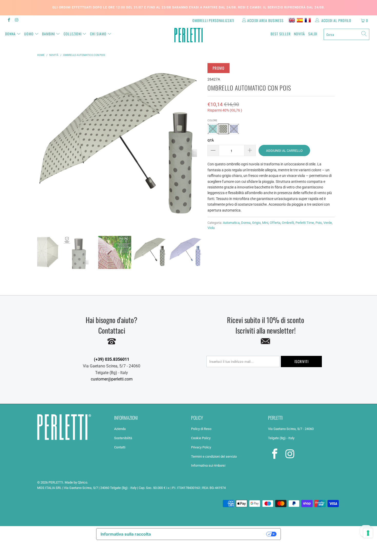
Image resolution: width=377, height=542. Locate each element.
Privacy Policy (201, 447)
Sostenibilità (123, 438)
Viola (211, 228)
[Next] (197, 145)
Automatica (231, 223)
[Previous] (42, 145)
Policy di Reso (201, 429)
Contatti (119, 447)
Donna (10, 33)
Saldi (312, 33)
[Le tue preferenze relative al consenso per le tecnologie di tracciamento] (368, 533)
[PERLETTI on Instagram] (16, 20)
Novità (299, 33)
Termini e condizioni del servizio (214, 456)
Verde (327, 223)
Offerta (275, 223)
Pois (318, 223)
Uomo (29, 33)
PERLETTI (55, 482)
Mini (265, 223)
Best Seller (281, 33)
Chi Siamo (98, 33)
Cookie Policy (201, 438)
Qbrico (82, 482)
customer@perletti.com (112, 379)
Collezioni (73, 33)
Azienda (120, 429)
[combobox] (346, 34)
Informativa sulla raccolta (126, 534)
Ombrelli (288, 223)
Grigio (256, 223)
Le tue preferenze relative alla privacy (211, 534)
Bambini (48, 33)
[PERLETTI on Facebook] (8, 20)
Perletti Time (304, 223)
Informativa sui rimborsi (208, 465)
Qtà (210, 140)
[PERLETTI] (188, 35)
